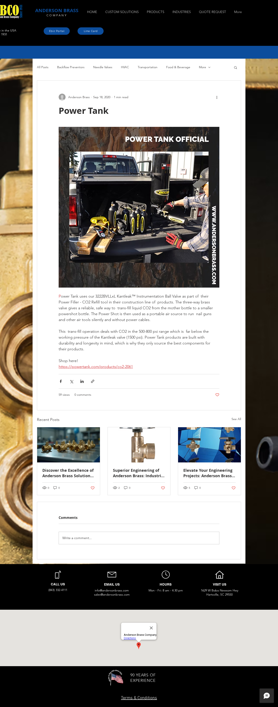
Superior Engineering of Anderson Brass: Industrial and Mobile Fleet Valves (139, 473)
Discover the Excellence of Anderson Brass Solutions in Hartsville (68, 473)
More (202, 67)
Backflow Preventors (70, 67)
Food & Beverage (178, 67)
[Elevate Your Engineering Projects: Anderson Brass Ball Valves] (209, 444)
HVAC (125, 67)
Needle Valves (102, 67)
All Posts (42, 67)
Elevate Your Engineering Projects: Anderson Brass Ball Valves (207, 473)
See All (236, 419)
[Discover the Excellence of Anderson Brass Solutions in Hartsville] (68, 444)
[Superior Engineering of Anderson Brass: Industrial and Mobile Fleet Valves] (139, 444)
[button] (235, 67)
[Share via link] (93, 381)
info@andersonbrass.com (112, 590)
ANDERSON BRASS (56, 10)
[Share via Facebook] (61, 381)
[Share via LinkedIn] (82, 381)
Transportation (147, 67)
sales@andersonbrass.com (112, 594)
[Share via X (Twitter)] (71, 381)
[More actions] (216, 97)
